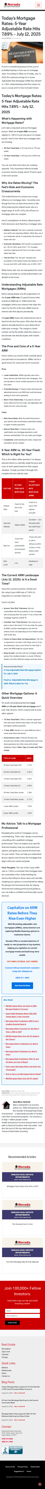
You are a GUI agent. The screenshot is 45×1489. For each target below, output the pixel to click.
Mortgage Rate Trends (17, 1095)
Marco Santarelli (19, 1393)
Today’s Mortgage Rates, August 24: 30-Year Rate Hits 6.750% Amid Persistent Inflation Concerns (21, 1388)
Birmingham (6, 1349)
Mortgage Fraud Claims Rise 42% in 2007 (22, 1186)
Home (29, 1471)
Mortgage (20, 1091)
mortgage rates (31, 1095)
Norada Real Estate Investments (12, 6)
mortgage (5, 1095)
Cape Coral (6, 1352)
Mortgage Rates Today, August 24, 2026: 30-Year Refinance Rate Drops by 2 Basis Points (19, 1415)
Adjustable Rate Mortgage (20, 1093)
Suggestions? (19, 1471)
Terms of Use (10, 1467)
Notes (4, 1373)
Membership (6, 1370)
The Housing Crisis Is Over (22, 1224)
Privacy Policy (23, 1467)
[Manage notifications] (40, 1484)
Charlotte (5, 1354)
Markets (5, 1368)
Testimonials (35, 1467)
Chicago (5, 1357)
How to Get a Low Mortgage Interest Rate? (23, 1074)
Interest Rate (35, 1093)
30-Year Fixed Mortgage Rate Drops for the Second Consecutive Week (20, 1401)
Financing (13, 1091)
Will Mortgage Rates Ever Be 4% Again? (22, 1079)
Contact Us (6, 1376)
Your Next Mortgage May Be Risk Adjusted (22, 1262)
